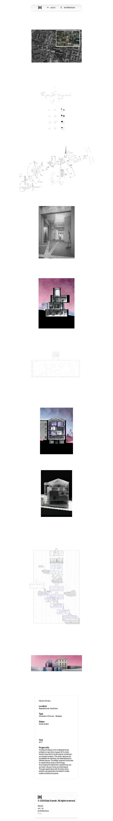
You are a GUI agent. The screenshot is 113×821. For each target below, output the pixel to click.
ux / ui (40, 808)
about (40, 806)
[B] (40, 7)
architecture (43, 811)
